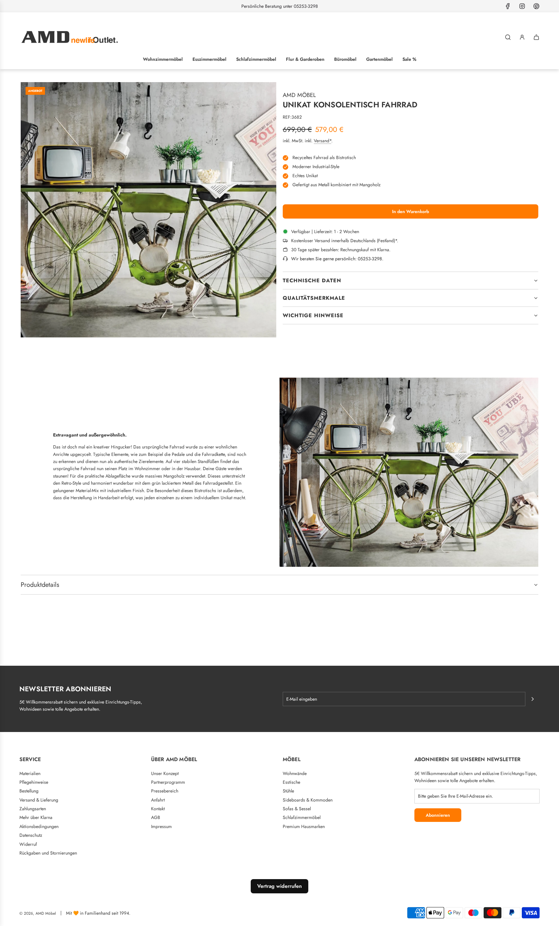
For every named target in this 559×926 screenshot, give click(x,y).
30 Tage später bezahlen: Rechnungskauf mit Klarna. (340, 249)
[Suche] (508, 37)
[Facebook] (508, 6)
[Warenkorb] (536, 37)
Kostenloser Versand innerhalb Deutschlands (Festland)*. (344, 240)
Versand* (322, 140)
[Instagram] (522, 6)
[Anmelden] (522, 37)
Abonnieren (438, 815)
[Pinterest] (536, 6)
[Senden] (532, 699)
